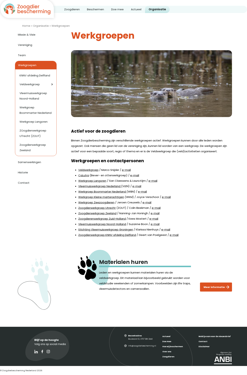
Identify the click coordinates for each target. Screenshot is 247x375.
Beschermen (95, 9)
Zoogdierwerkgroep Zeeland (97, 213)
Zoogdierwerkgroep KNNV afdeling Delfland (107, 235)
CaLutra (83, 175)
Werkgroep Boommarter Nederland (102, 191)
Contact (23, 183)
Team (22, 55)
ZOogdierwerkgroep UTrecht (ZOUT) (33, 133)
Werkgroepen (27, 65)
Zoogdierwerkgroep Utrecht (97, 208)
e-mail (126, 170)
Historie (23, 172)
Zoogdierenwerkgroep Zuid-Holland (102, 219)
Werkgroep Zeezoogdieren (96, 202)
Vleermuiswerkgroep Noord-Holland (102, 224)
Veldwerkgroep (88, 170)
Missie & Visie (26, 34)
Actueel (136, 9)
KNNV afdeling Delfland (35, 75)
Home (26, 26)
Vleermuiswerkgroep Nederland (99, 186)
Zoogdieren (72, 9)
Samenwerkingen (29, 162)
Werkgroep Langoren (92, 181)
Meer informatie (214, 287)
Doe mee (117, 9)
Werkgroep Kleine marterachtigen (101, 197)
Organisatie (157, 9)
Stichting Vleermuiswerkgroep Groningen (105, 229)
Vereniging (25, 45)
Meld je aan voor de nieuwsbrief (215, 336)
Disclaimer (204, 346)
